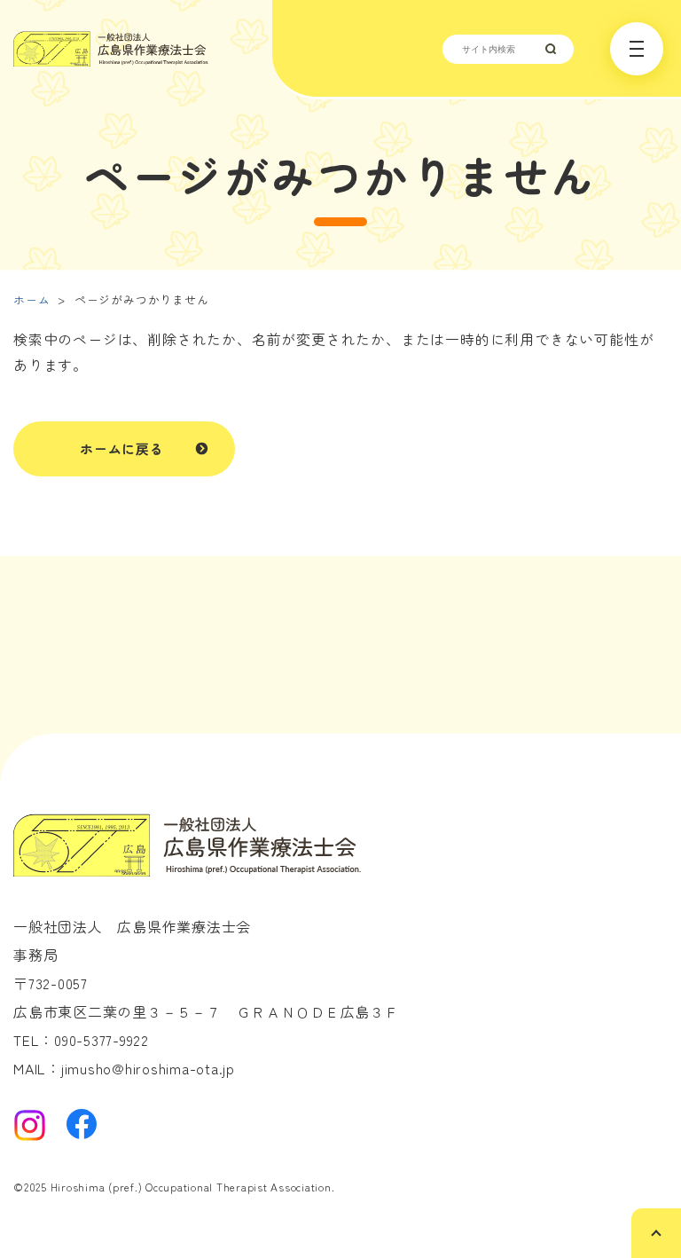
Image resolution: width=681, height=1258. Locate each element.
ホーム (31, 299)
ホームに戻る (122, 448)
